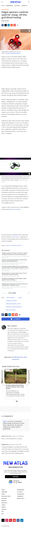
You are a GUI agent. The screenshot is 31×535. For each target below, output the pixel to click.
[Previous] (3, 383)
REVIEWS (4, 500)
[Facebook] (3, 25)
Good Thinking (5, 9)
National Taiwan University (14, 306)
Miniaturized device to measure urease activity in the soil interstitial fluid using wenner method (14, 274)
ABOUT (3, 494)
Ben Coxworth (12, 326)
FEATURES (4, 498)
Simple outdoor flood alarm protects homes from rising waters (15, 386)
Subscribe (15, 476)
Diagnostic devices (11, 300)
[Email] (18, 25)
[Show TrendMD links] (28, 292)
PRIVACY (4, 507)
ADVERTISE (4, 502)
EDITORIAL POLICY (6, 496)
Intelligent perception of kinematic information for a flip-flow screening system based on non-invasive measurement (14, 254)
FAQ (3, 513)
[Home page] (15, 2)
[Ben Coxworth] (4, 327)
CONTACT (4, 509)
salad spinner (16, 237)
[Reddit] (12, 25)
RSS (2, 511)
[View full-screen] (29, 31)
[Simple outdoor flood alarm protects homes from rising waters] (15, 376)
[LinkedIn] (9, 25)
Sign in (5, 421)
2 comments (17, 319)
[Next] (27, 383)
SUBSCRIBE (4, 492)
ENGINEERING (9, 5)
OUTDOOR (17, 5)
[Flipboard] (15, 25)
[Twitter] (6, 25)
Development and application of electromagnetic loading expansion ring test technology (14, 279)
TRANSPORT (24, 5)
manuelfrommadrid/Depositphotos (13, 53)
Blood (20, 297)
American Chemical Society (14, 245)
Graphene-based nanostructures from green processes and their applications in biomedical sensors (14, 284)
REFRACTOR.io (20, 498)
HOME (3, 489)
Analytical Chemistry (15, 209)
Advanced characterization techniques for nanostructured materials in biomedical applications (14, 260)
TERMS (3, 505)
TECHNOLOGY (20, 494)
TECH (3, 5)
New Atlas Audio (10, 309)
